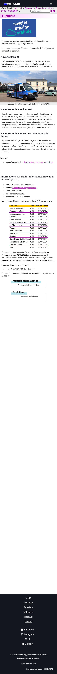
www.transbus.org (28, 664)
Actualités (28, 602)
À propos (35, 658)
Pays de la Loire (44, 8)
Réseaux (29, 8)
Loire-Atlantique (9, 11)
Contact (28, 621)
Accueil (18, 8)
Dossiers (28, 607)
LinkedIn (28, 644)
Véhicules (28, 612)
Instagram (28, 634)
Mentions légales (24, 658)
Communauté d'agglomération (24, 188)
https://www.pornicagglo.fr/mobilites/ (38, 162)
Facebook (28, 629)
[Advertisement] (28, 321)
